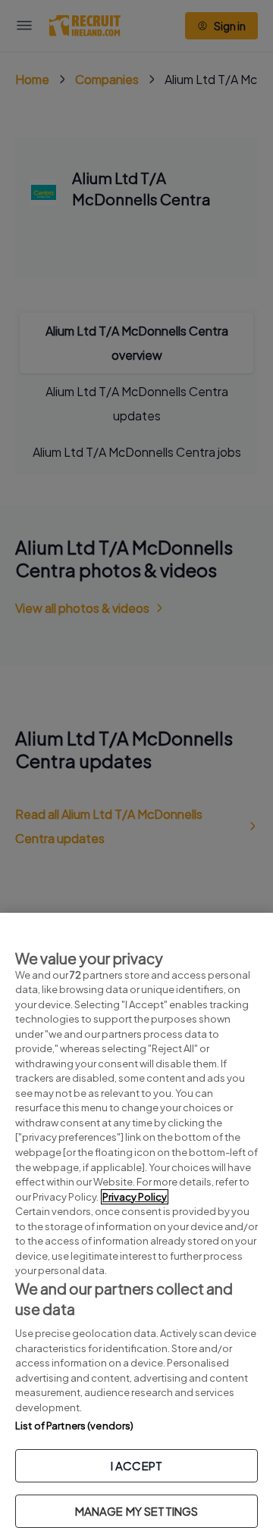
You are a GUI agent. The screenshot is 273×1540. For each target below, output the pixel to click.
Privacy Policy (134, 1197)
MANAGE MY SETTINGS (137, 1511)
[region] (136, 1226)
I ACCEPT (136, 1465)
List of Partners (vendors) (74, 1426)
